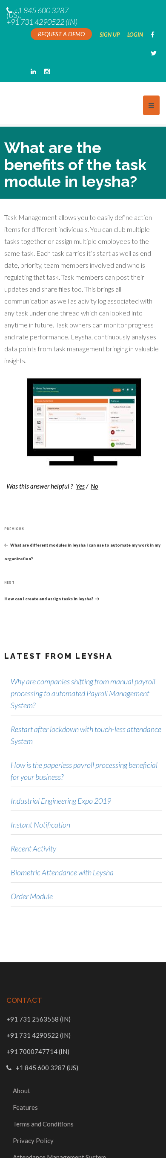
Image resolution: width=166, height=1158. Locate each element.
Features (25, 1090)
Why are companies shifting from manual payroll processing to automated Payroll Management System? (83, 676)
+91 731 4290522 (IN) (41, 21)
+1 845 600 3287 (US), (37, 13)
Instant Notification (40, 807)
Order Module (32, 879)
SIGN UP (110, 34)
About (21, 1073)
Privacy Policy (33, 1123)
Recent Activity (33, 831)
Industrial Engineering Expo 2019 (61, 783)
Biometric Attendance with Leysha (62, 855)
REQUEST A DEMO (61, 34)
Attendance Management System (59, 1140)
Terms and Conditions (43, 1107)
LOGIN (136, 34)
